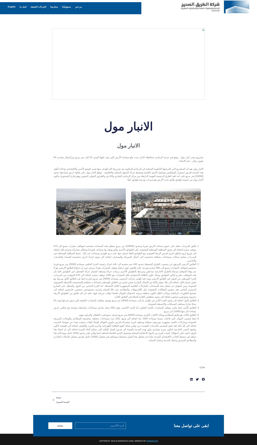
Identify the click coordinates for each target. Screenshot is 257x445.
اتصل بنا (23, 7)
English (12, 7)
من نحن (78, 7)
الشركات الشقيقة (38, 7)
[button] (203, 379)
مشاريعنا (54, 7)
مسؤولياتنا (66, 7)
